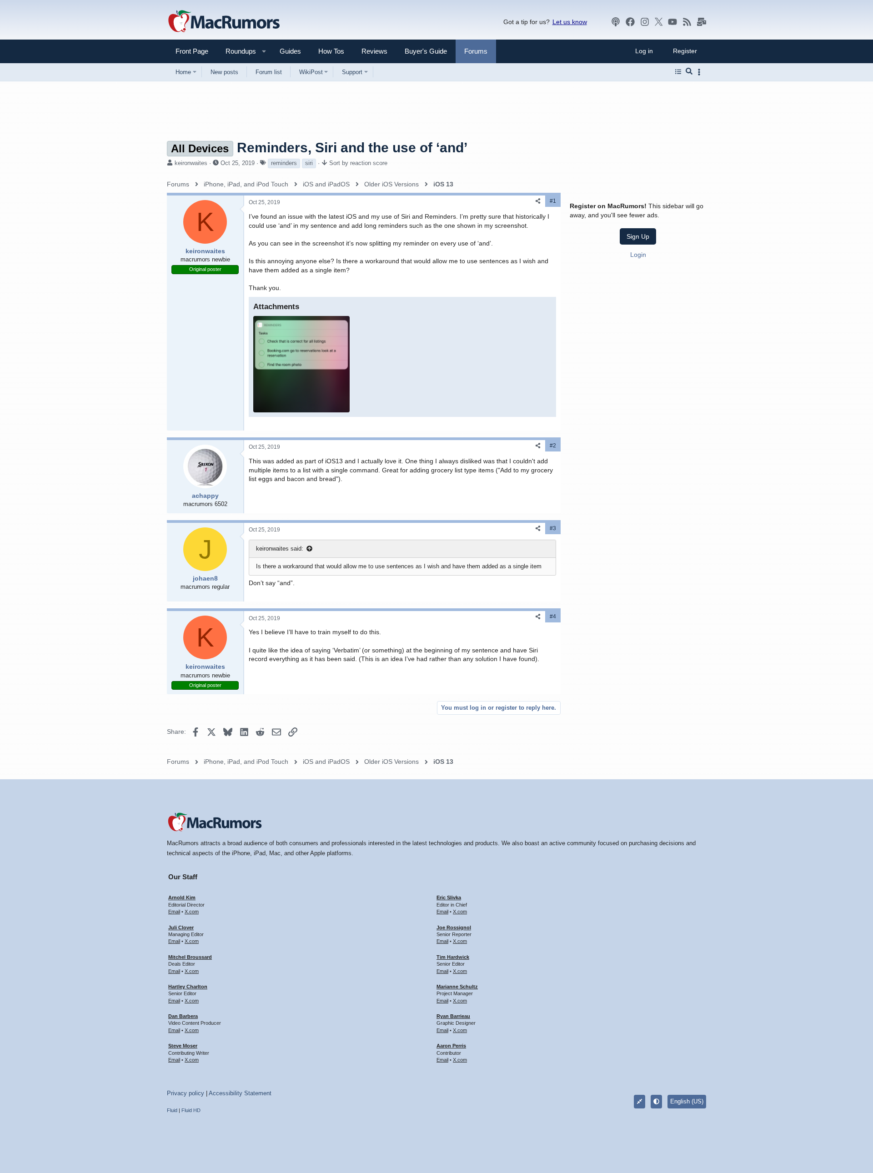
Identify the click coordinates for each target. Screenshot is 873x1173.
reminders (284, 163)
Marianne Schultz (457, 986)
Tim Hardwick (452, 957)
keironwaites (191, 163)
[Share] (538, 201)
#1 (553, 201)
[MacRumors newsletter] (701, 21)
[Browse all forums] (678, 72)
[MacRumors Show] (615, 21)
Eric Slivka (448, 897)
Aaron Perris (451, 1045)
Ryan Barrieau (453, 1016)
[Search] (689, 72)
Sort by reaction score (358, 163)
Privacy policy (185, 1093)
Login (638, 254)
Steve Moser (182, 1045)
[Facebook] (630, 21)
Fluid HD (191, 1110)
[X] (659, 21)
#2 (553, 445)
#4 (553, 616)
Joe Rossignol (453, 927)
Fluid (172, 1110)
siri (309, 163)
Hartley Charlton (187, 986)
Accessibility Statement (240, 1093)
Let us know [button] (569, 21)
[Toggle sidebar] (700, 72)
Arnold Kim (182, 897)
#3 (553, 528)
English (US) (686, 1101)
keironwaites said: (279, 548)
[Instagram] (644, 21)
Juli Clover (181, 927)
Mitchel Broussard (190, 957)
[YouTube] (672, 21)
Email (174, 911)
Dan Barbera (183, 1016)
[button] (237, 51)
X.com (192, 911)
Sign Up (638, 236)
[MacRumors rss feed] (687, 21)
